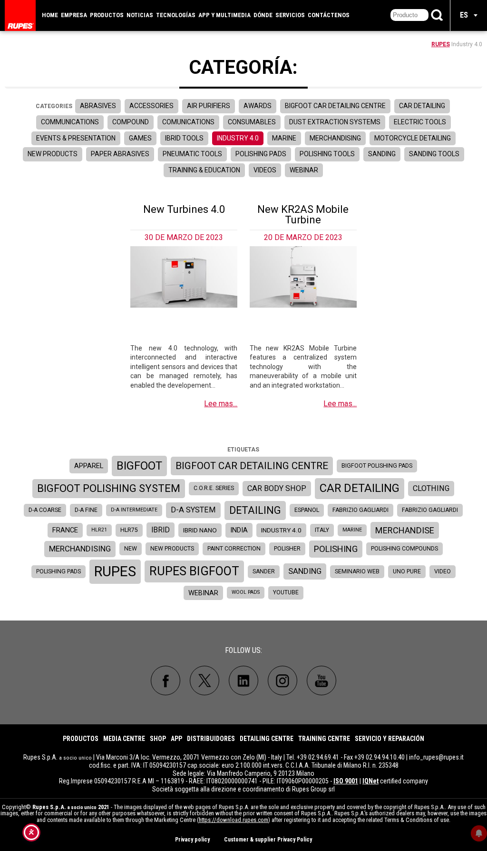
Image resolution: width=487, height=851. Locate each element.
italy (322, 530)
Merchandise (404, 530)
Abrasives (98, 106)
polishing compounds (404, 548)
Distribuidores (211, 738)
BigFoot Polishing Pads (376, 465)
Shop (158, 738)
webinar (203, 593)
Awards (258, 106)
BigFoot (139, 465)
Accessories (151, 106)
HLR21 (99, 530)
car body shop (276, 488)
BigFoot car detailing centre (251, 465)
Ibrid (160, 529)
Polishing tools (327, 154)
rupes (115, 571)
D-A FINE (86, 510)
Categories (54, 106)
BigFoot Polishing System (108, 488)
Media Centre (124, 738)
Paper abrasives (120, 154)
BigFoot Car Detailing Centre (335, 106)
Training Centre (324, 738)
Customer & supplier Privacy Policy (268, 839)
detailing (255, 510)
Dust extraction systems (334, 122)
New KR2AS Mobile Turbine (303, 214)
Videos (264, 170)
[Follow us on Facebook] (165, 680)
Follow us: (243, 650)
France (65, 530)
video (442, 571)
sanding (304, 571)
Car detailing (422, 106)
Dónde (263, 15)
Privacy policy (192, 839)
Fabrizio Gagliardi (360, 510)
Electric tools (420, 122)
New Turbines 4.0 (184, 209)
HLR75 (129, 530)
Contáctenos (329, 15)
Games (140, 138)
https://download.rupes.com (233, 819)
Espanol (306, 510)
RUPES (440, 44)
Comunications (188, 122)
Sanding (382, 154)
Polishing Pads (260, 154)
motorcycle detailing (412, 138)
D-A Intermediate (134, 510)
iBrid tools (184, 138)
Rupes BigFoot (194, 571)
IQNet (370, 781)
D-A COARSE (45, 510)
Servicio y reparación (389, 738)
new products (172, 548)
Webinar (304, 170)
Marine (284, 138)
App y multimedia (224, 15)
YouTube (286, 592)
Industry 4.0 (238, 138)
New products (53, 154)
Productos (107, 15)
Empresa (74, 15)
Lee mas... (220, 403)
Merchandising (335, 138)
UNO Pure (407, 571)
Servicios (290, 15)
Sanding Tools (434, 154)
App (176, 738)
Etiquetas (243, 449)
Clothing (431, 488)
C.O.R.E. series (214, 488)
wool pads (246, 592)
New (130, 548)
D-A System (193, 509)
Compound (130, 122)
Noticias (140, 15)
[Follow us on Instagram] (282, 680)
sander (264, 571)
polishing (336, 549)
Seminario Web (357, 571)
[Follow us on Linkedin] (243, 680)
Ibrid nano (200, 530)
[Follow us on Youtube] (321, 680)
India (239, 530)
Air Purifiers (208, 106)
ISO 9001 (345, 781)
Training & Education (204, 170)
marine (352, 530)
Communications (70, 122)
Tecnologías (175, 15)
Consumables (252, 122)
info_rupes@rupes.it (436, 757)
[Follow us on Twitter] (204, 680)
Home (50, 15)
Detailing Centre (266, 738)
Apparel (88, 465)
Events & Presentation (76, 138)
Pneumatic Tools (192, 154)
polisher (287, 548)
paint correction (234, 548)
